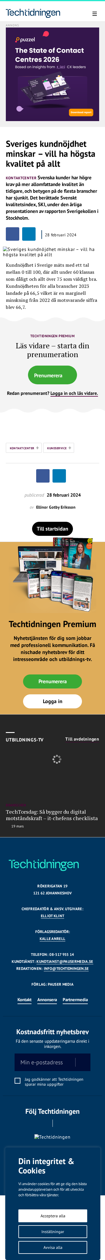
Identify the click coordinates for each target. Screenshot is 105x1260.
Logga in (52, 701)
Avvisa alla (52, 1247)
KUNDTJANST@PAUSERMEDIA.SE (64, 961)
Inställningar (52, 1231)
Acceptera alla (53, 1215)
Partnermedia (75, 999)
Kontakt (25, 999)
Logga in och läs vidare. (74, 393)
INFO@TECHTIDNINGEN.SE (66, 968)
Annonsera (47, 999)
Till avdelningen (82, 739)
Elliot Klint (52, 915)
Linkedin (60, 1123)
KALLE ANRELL (53, 938)
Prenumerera (48, 375)
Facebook (44, 1123)
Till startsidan (52, 528)
